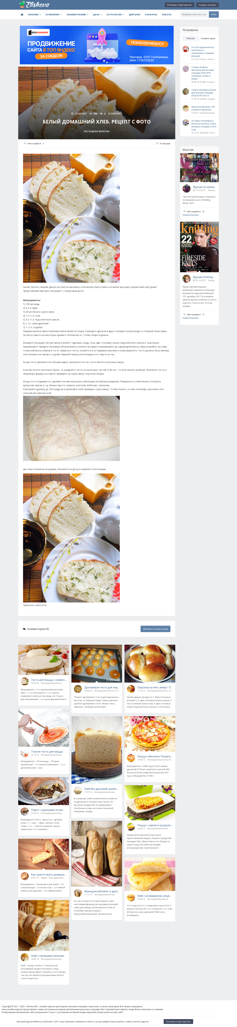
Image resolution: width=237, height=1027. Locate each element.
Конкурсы (151, 14)
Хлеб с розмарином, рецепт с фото (155, 895)
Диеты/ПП (134, 14)
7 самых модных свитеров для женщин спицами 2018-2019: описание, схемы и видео (202, 73)
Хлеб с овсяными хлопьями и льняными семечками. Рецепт (49, 955)
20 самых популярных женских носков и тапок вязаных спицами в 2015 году (203, 125)
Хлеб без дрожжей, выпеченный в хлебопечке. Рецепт (102, 788)
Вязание (33, 14)
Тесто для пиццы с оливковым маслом (49, 679)
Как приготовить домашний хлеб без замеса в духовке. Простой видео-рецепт (49, 874)
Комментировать (191, 215)
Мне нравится (36, 143)
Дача (96, 14)
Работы (166, 14)
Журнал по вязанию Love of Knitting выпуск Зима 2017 (204, 187)
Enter (213, 14)
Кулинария (52, 14)
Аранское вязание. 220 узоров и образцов (203, 108)
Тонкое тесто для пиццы (47, 751)
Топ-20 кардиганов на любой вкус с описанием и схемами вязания (202, 51)
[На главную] (34, 5)
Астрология (114, 14)
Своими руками (76, 14)
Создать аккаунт (207, 4)
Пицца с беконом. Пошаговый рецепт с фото (155, 756)
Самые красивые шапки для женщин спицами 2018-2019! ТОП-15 (203, 92)
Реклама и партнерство (179, 4)
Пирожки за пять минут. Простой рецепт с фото (155, 687)
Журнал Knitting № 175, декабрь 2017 (204, 277)
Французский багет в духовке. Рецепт (102, 891)
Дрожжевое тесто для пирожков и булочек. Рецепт (102, 687)
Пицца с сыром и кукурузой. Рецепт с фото (155, 825)
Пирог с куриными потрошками (49, 810)
